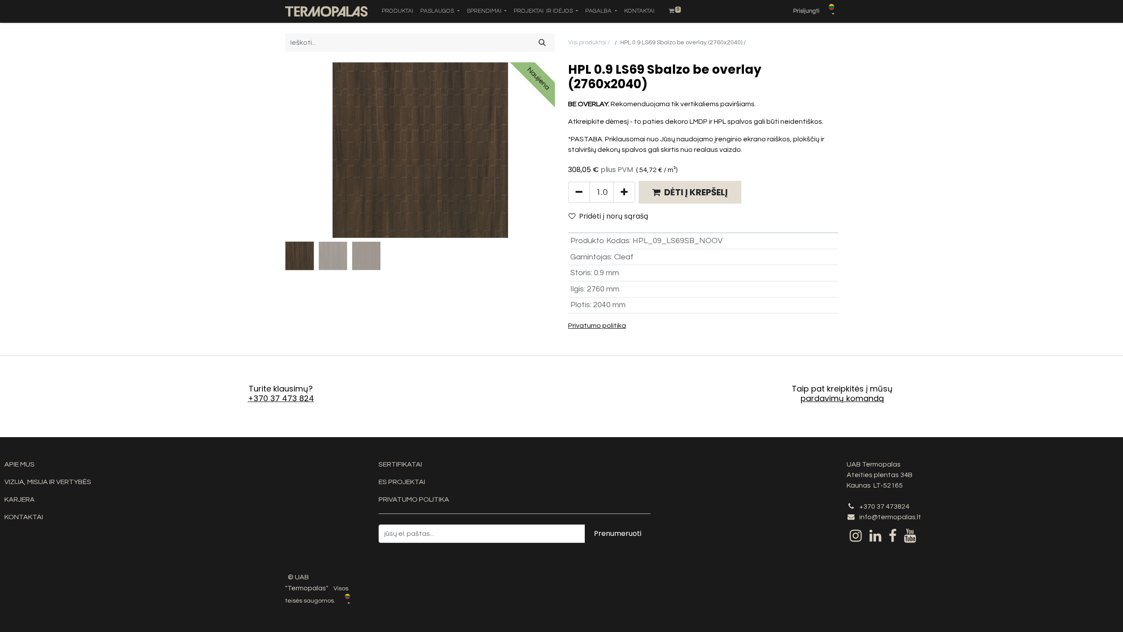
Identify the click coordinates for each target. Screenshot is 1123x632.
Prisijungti (806, 11)
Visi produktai (587, 43)
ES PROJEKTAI (402, 481)
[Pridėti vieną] (624, 192)
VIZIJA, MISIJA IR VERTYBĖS (47, 481)
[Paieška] (542, 42)
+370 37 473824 (884, 506)
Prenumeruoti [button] (617, 533)
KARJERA (19, 499)
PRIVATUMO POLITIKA (414, 499)
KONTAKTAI (23, 517)
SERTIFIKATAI (400, 464)
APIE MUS (19, 464)
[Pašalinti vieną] (579, 192)
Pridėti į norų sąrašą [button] (613, 216)
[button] (305, 150)
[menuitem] (397, 11)
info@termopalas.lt (890, 517)
